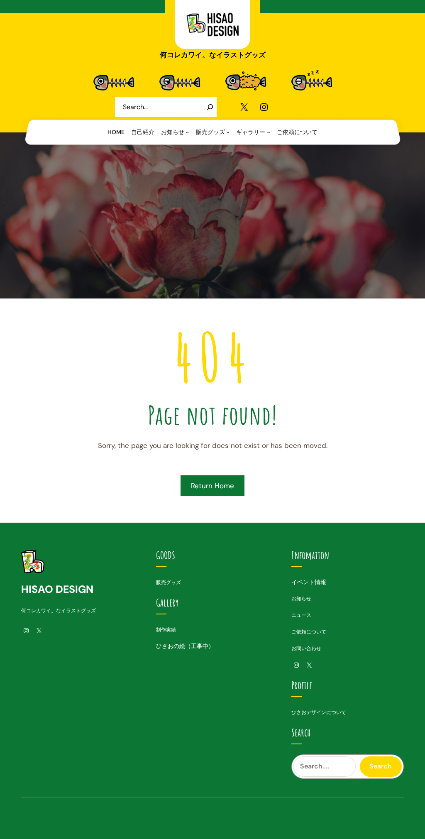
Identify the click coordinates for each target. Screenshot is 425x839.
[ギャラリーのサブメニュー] (268, 132)
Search (380, 766)
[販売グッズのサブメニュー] (228, 132)
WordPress (315, 816)
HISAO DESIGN (57, 589)
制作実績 (166, 629)
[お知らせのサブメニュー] (187, 132)
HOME (116, 132)
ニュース (301, 615)
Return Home (212, 485)
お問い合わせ (306, 648)
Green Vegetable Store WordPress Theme (146, 816)
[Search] (210, 107)
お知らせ (301, 598)
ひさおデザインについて (318, 712)
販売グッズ (168, 582)
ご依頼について (308, 632)
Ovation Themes (268, 816)
